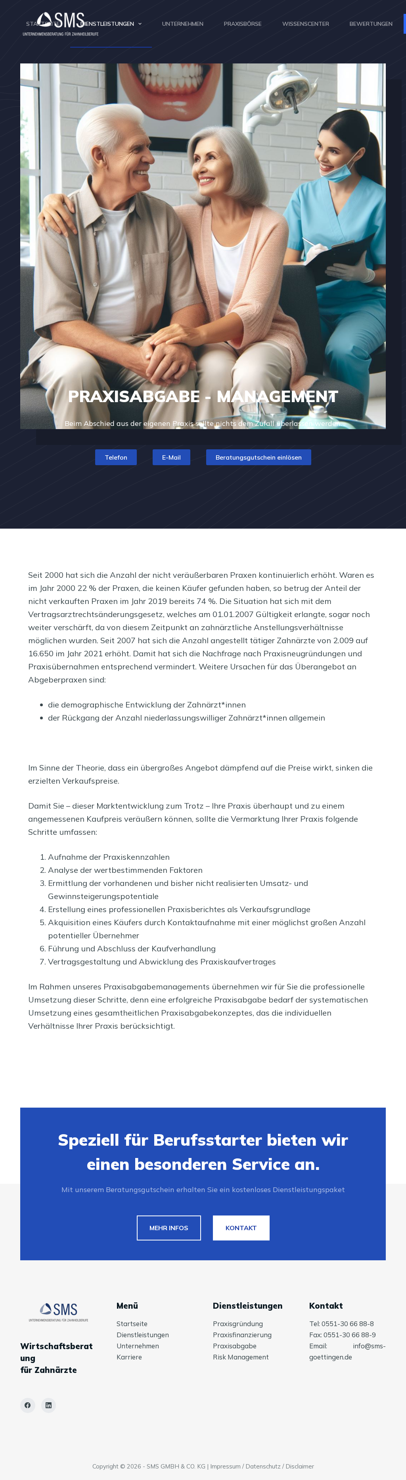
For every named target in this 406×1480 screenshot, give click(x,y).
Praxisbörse (243, 23)
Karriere (129, 1357)
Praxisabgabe (235, 1346)
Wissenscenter (305, 23)
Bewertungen (371, 23)
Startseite (43, 23)
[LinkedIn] (48, 1405)
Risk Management (241, 1357)
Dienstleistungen (107, 23)
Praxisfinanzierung (242, 1334)
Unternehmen (182, 23)
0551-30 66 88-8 (348, 1323)
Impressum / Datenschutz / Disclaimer (262, 1466)
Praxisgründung (238, 1323)
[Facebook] (27, 1405)
